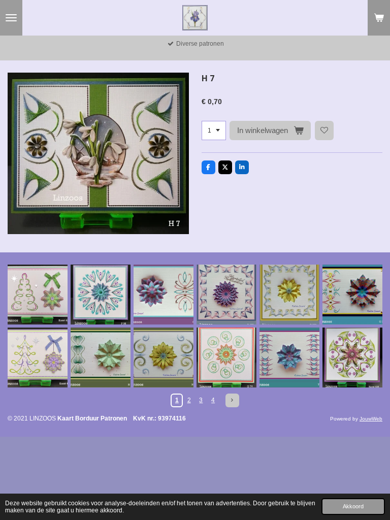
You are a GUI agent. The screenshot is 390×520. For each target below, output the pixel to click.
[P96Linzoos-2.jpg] (100, 294)
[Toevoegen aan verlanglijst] (324, 130)
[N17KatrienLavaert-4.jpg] (163, 357)
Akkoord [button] (353, 506)
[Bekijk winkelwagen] (379, 18)
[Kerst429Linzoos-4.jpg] (37, 294)
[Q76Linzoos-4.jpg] (226, 357)
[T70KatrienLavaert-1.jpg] (289, 357)
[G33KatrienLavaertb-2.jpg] (352, 294)
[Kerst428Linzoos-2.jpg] (352, 357)
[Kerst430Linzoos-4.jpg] (37, 357)
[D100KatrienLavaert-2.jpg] (289, 294)
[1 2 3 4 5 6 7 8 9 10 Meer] (214, 130)
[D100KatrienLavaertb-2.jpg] (226, 294)
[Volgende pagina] (232, 400)
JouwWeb (371, 418)
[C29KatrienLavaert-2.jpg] (163, 294)
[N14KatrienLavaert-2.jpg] (100, 357)
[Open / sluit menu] (11, 18)
